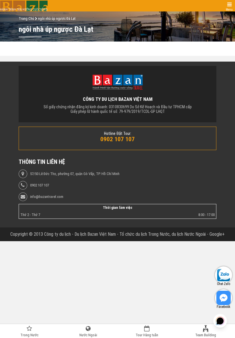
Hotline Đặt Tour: (117, 133)
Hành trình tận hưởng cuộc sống (24, 9)
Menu (229, 9)
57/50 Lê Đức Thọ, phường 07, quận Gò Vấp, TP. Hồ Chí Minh (75, 174)
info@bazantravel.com (46, 197)
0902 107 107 (39, 185)
